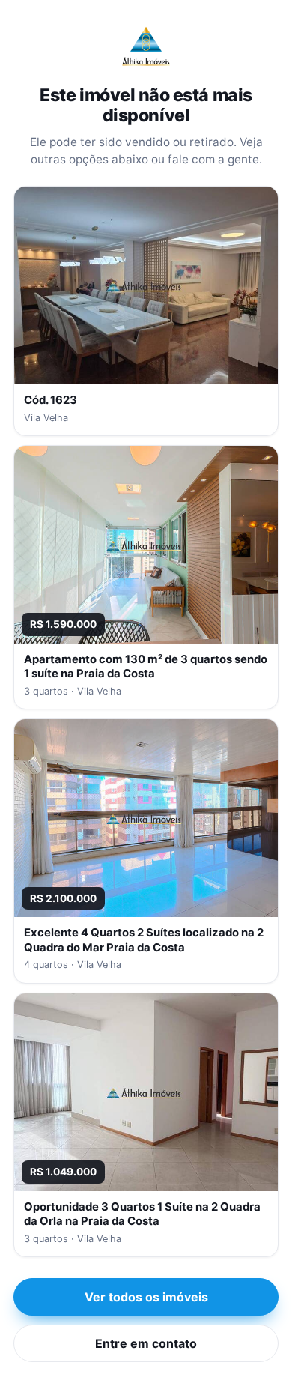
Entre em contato (146, 1343)
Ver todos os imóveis (146, 1296)
